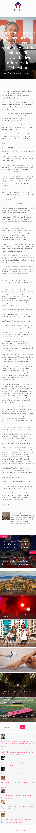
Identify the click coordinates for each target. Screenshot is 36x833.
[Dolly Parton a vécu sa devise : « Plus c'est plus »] (3, 770)
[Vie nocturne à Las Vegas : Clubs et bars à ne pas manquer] (18, 618)
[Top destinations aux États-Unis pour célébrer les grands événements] (18, 646)
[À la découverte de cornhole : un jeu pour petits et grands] (18, 720)
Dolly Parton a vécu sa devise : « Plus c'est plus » (15, 774)
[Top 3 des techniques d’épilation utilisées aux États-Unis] (18, 671)
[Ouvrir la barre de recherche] (33, 15)
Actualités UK (8, 505)
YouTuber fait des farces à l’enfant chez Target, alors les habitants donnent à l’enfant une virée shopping (17, 560)
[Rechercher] (22, 727)
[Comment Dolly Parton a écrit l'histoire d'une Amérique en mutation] (3, 759)
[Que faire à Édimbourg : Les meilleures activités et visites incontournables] (18, 593)
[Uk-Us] (18, 6)
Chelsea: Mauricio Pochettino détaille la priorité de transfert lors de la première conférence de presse (17, 544)
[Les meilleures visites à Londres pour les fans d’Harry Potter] (18, 696)
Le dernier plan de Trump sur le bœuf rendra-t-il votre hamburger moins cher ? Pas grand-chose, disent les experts (17, 785)
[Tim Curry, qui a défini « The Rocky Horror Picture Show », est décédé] (3, 792)
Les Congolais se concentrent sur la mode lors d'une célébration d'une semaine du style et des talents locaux (17, 809)
